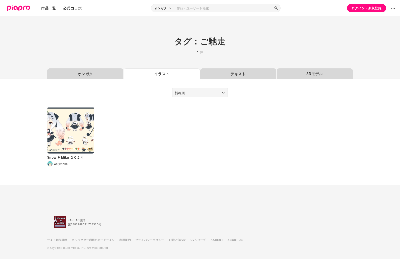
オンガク (85, 73)
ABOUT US (235, 240)
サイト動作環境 (57, 240)
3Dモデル (314, 73)
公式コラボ (72, 8)
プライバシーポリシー (149, 240)
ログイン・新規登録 (366, 8)
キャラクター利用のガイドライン (93, 240)
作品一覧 (48, 8)
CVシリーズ (198, 240)
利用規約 (125, 240)
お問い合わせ (177, 240)
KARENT (217, 240)
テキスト (238, 73)
